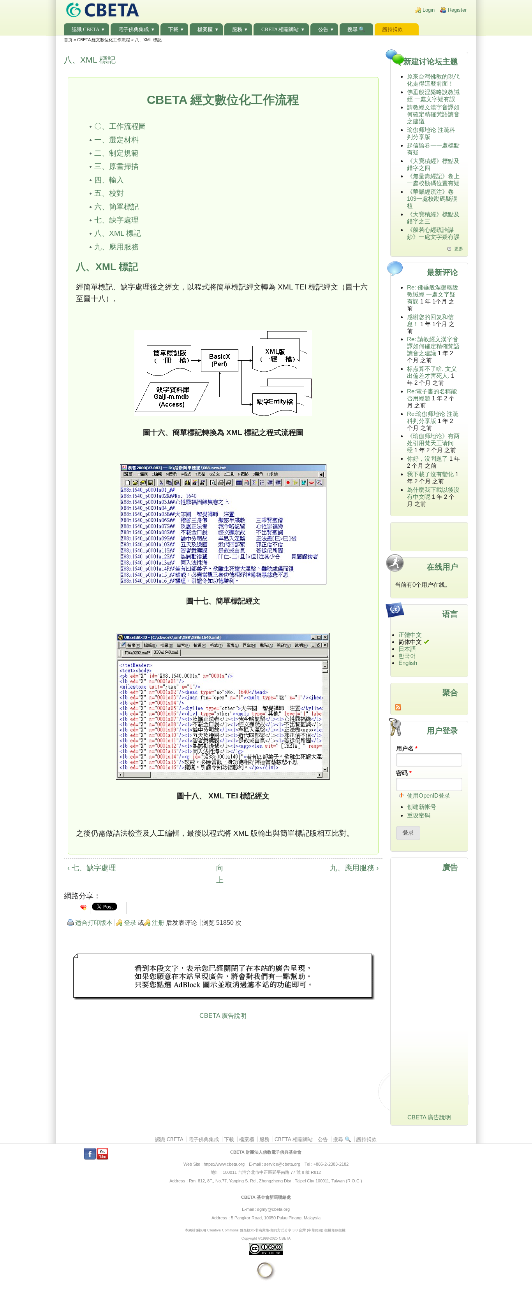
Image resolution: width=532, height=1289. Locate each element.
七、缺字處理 (116, 220)
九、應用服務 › (354, 868)
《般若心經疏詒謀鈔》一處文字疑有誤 (433, 233)
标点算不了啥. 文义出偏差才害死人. (432, 372)
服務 (237, 29)
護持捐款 (392, 29)
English (407, 662)
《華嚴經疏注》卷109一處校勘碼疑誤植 (432, 198)
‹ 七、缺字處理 (91, 868)
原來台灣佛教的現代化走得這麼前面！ (433, 80)
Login (429, 10)
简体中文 (410, 641)
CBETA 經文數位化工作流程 (103, 39)
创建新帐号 (421, 806)
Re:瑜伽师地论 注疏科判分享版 (432, 417)
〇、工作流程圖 (120, 126)
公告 (323, 29)
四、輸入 (109, 180)
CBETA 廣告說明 (223, 1015)
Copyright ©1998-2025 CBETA (266, 1238)
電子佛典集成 (133, 29)
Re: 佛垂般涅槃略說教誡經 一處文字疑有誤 (432, 294)
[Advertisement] (223, 977)
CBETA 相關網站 (280, 29)
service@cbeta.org (282, 1164)
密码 (404, 773)
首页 (68, 39)
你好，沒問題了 (427, 458)
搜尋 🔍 (356, 29)
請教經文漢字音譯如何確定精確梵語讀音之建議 (433, 114)
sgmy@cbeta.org (273, 1209)
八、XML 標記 (117, 233)
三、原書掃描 (116, 166)
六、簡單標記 (116, 207)
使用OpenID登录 (428, 795)
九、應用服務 (116, 247)
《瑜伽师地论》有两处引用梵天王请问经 (433, 443)
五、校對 (109, 193)
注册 (158, 922)
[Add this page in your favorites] (83, 907)
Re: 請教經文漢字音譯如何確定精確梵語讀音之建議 (433, 346)
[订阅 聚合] (429, 707)
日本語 (407, 648)
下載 (173, 29)
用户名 (406, 748)
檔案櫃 (205, 29)
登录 (130, 922)
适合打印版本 (94, 922)
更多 (458, 248)
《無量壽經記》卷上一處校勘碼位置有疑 (433, 179)
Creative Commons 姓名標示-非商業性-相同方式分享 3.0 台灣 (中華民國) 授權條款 (272, 1230)
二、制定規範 (116, 153)
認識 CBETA (85, 29)
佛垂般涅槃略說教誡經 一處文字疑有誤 (433, 95)
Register (457, 10)
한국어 (407, 655)
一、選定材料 (116, 140)
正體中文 (410, 634)
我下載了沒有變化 (430, 474)
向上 (220, 874)
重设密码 (418, 815)
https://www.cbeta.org (224, 1164)
